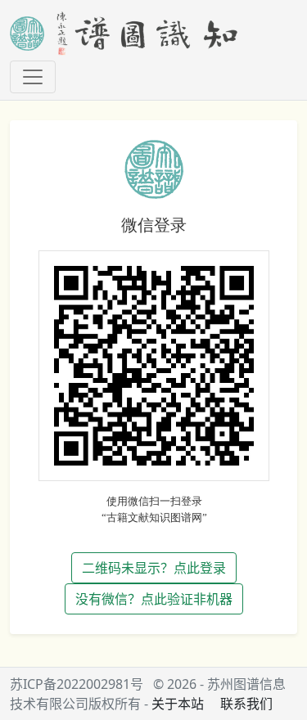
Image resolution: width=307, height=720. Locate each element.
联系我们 (246, 704)
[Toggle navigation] (33, 77)
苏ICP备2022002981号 (76, 684)
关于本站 (177, 704)
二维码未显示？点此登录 (154, 568)
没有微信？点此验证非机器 (154, 599)
